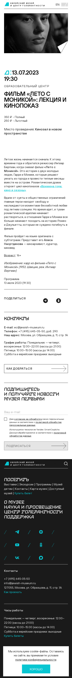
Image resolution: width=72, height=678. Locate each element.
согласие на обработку (28, 419)
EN (57, 4)
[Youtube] (17, 545)
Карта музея (38, 488)
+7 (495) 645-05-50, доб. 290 (38, 331)
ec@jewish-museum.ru (29, 327)
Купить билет (23, 493)
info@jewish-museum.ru (20, 583)
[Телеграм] (45, 300)
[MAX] (41, 558)
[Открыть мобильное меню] (64, 4)
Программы (43, 484)
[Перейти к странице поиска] (66, 464)
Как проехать (13, 592)
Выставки (10, 484)
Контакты (21, 488)
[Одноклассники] (58, 300)
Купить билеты (14, 635)
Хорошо (36, 669)
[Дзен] (41, 532)
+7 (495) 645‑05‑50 (17, 578)
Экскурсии (26, 484)
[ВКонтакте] (17, 558)
